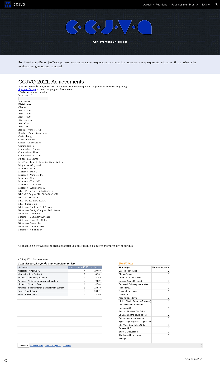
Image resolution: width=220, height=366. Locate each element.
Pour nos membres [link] (183, 4)
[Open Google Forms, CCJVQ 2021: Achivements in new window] (197, 82)
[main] (110, 41)
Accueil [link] (147, 4)
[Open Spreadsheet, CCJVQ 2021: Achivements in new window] (197, 261)
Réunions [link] (161, 4)
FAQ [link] (204, 4)
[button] (216, 4)
